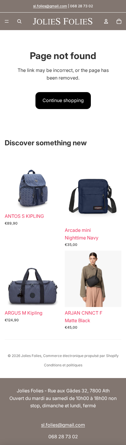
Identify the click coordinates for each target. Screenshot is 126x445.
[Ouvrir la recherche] (19, 21)
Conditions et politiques (63, 365)
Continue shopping (63, 100)
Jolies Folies (31, 355)
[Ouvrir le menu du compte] (106, 21)
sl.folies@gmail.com (50, 6)
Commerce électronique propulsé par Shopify (81, 355)
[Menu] (6, 21)
